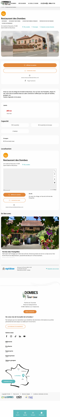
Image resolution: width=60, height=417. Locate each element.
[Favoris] (44, 3)
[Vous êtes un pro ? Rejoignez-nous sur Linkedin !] (20, 337)
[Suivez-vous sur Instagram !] (11, 337)
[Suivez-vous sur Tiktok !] (15, 337)
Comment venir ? (8, 381)
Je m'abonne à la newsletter (15, 326)
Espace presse (9, 356)
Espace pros (9, 351)
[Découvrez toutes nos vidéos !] (24, 337)
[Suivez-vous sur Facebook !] (6, 337)
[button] (47, 3)
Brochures (8, 346)
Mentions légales (26, 394)
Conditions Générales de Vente (40, 394)
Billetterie (8, 341)
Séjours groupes (10, 360)
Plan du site (16, 394)
